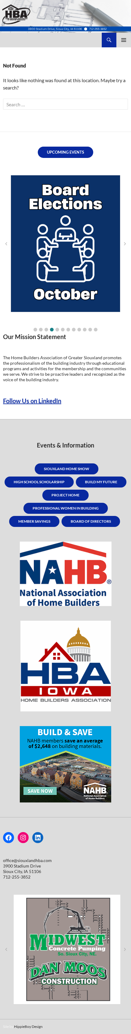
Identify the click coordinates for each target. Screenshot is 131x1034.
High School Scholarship (39, 482)
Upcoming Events (65, 152)
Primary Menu (123, 40)
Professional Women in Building (66, 508)
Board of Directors (91, 521)
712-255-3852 (16, 876)
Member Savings (34, 521)
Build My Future (101, 482)
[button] (35, 329)
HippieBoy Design (28, 1026)
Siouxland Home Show (66, 468)
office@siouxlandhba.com (27, 860)
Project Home (65, 495)
